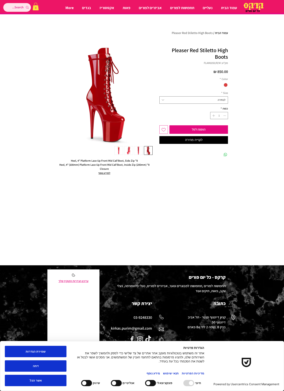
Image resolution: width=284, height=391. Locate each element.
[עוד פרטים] (73, 276)
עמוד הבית (221, 33)
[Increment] (213, 115)
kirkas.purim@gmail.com (131, 328)
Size (224, 93)
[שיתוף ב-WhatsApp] (225, 154)
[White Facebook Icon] (132, 339)
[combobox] (193, 100)
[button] (35, 6)
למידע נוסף (104, 173)
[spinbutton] (219, 115)
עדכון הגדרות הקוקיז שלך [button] (73, 281)
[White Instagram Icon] (140, 339)
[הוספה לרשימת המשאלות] (163, 129)
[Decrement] (225, 115)
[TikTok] (148, 339)
